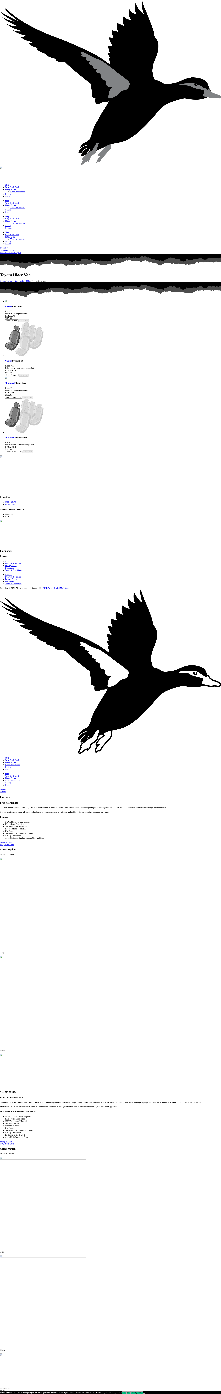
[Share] (6, 1388)
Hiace (16, 281)
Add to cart (23, 321)
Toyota (9, 281)
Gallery (8, 194)
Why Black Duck (12, 187)
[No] (144, 1393)
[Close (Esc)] (9, 1388)
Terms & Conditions (13, 570)
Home (2, 281)
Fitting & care (10, 189)
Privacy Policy (11, 566)
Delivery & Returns (13, 563)
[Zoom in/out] (1, 1388)
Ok (124, 1393)
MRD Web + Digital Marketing (55, 588)
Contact (8, 196)
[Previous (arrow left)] (1, 1390)
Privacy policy (136, 1393)
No (128, 1393)
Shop (7, 185)
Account (8, 561)
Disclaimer (9, 568)
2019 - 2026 (25, 281)
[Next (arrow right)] (4, 1390)
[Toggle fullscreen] (4, 1388)
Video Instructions (17, 192)
